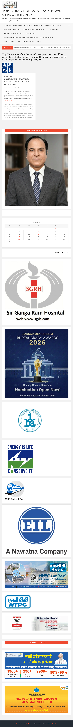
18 (19, 236)
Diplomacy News (28, 41)
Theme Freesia (52, 723)
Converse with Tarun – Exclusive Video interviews (21, 37)
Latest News (40, 29)
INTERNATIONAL (18, 25)
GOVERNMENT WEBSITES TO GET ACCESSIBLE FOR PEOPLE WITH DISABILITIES (17, 81)
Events (38, 41)
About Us (7, 25)
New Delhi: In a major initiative (21, 111)
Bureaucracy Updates (34, 25)
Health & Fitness (45, 37)
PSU (19, 41)
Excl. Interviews (52, 29)
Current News (50, 25)
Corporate (7, 29)
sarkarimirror (7, 87)
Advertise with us (10, 41)
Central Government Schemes (23, 29)
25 (19, 239)
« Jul (6, 244)
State (59, 25)
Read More (8, 100)
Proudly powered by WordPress (25, 723)
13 (38, 234)
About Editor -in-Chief (27, 33)
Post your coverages (11, 33)
